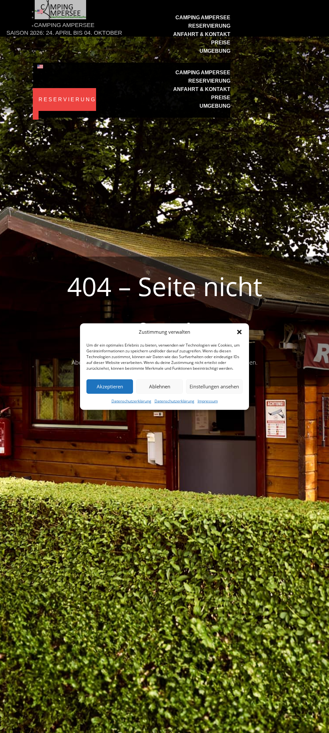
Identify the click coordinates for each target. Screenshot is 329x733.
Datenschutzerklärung (131, 401)
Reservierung (209, 26)
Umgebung (215, 51)
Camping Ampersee (202, 17)
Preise (220, 42)
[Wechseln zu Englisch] (133, 12)
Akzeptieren (110, 386)
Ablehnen (159, 386)
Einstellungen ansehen (214, 386)
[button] (239, 332)
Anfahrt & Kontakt (201, 34)
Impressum (208, 401)
